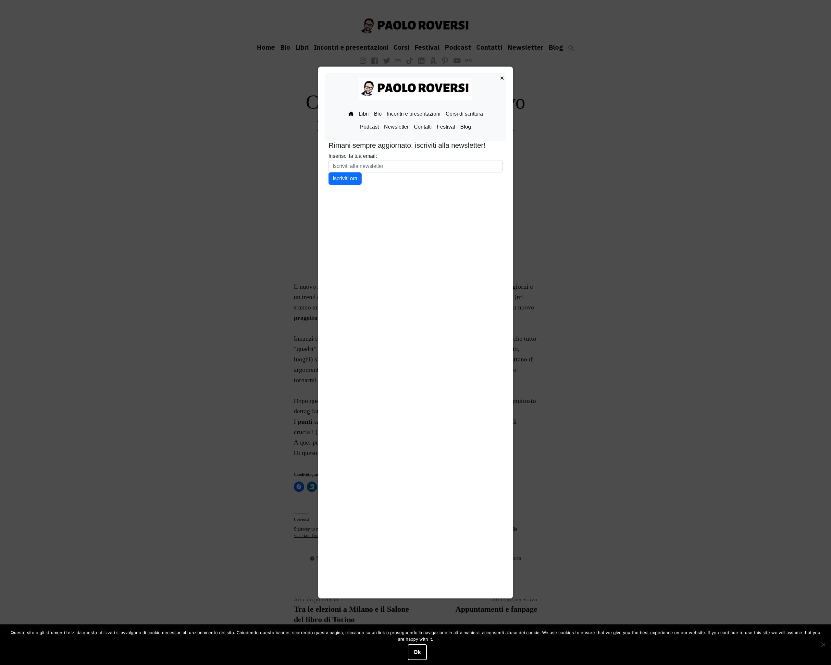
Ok (417, 652)
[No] (823, 645)
